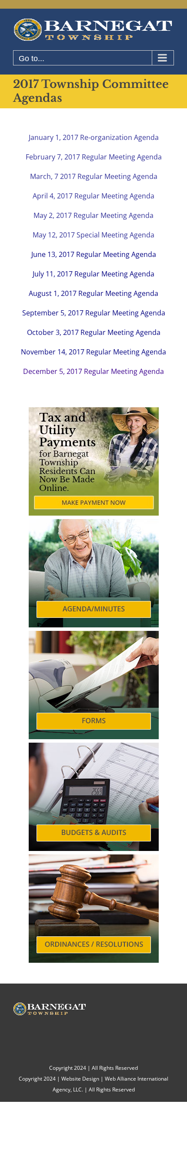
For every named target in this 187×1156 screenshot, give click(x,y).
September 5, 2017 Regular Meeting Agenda (93, 313)
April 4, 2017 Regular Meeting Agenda (93, 196)
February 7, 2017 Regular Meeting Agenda (94, 157)
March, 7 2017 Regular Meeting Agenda (93, 176)
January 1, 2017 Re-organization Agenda (94, 137)
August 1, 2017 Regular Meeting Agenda (93, 293)
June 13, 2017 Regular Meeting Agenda (93, 254)
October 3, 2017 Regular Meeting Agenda (93, 332)
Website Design (80, 1078)
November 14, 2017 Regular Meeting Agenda (93, 352)
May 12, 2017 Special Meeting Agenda (93, 235)
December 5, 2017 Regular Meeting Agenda (93, 371)
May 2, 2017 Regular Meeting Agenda (93, 215)
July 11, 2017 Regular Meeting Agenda (93, 274)
